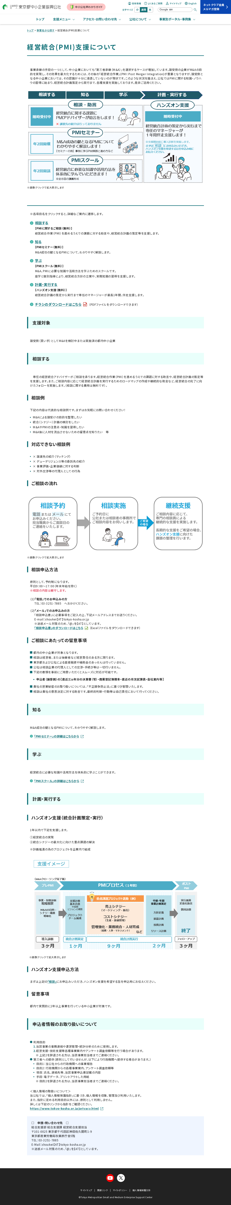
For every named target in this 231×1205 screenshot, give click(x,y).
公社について (138, 19)
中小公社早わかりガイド (89, 7)
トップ (40, 19)
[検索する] (195, 9)
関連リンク (102, 1190)
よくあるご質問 (155, 3)
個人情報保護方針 (141, 1190)
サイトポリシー (120, 1190)
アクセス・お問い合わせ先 (100, 19)
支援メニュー (62, 19)
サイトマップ (176, 3)
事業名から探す (46, 30)
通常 (143, 9)
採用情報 (136, 3)
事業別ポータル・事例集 (175, 19)
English (193, 3)
